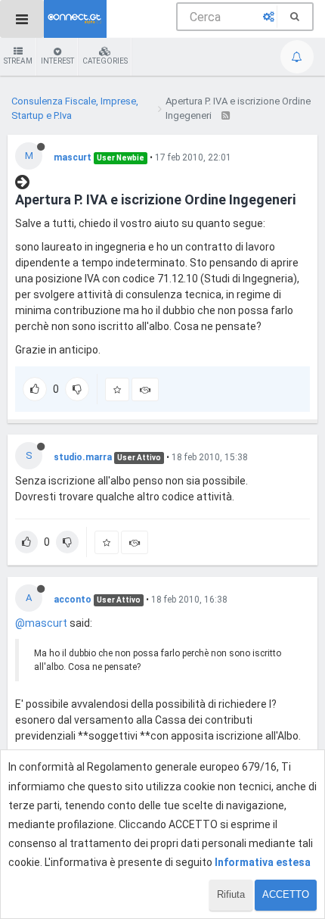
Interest (57, 61)
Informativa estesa (263, 862)
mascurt (72, 157)
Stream (18, 61)
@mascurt (41, 623)
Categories (105, 61)
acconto (72, 599)
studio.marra (83, 457)
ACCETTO (285, 894)
